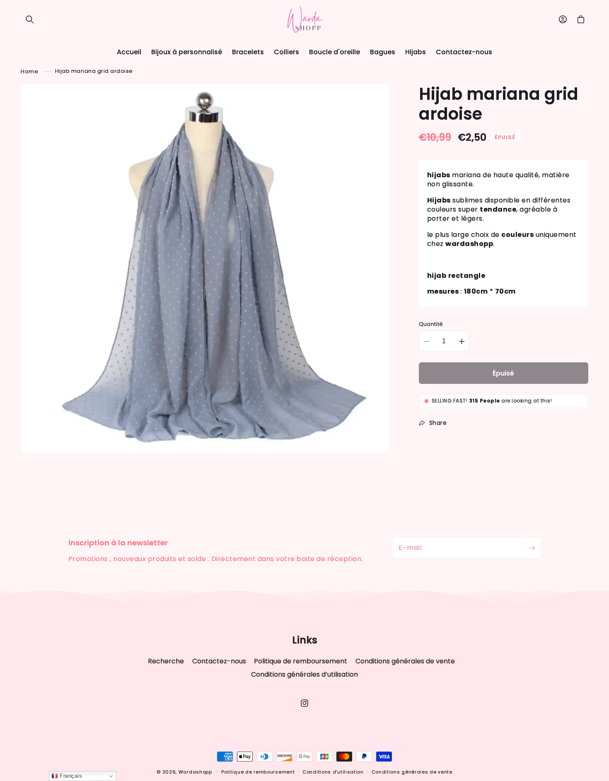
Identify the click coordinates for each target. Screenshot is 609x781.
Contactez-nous (219, 661)
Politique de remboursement (300, 661)
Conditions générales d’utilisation (304, 674)
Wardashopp (195, 772)
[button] (30, 19)
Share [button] (438, 423)
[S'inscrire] (531, 548)
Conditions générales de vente (405, 661)
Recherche (166, 661)
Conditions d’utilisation (333, 772)
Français (70, 776)
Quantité (431, 324)
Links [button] (304, 640)
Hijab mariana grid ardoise (94, 71)
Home (29, 71)
